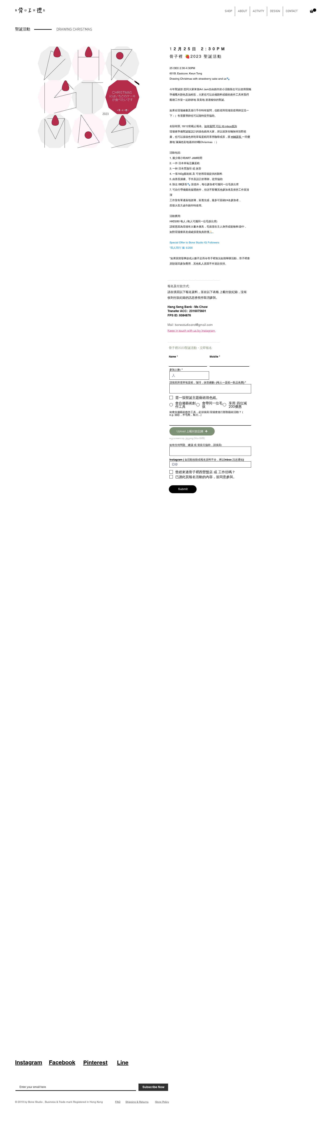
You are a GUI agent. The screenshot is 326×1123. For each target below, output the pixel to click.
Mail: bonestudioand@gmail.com (190, 325)
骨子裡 (176, 56)
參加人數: (175, 369)
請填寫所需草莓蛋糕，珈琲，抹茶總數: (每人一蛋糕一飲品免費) (206, 382)
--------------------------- (207, 280)
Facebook (62, 1062)
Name (172, 356)
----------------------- (181, 280)
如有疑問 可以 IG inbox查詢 (220, 126)
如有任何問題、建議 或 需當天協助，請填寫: (195, 445)
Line (122, 1062)
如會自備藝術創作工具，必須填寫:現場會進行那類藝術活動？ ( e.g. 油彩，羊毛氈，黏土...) (206, 413)
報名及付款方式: (179, 286)
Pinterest (95, 1062)
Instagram (28, 1062)
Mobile (214, 356)
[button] (313, 10)
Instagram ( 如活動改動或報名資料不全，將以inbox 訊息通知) (206, 459)
